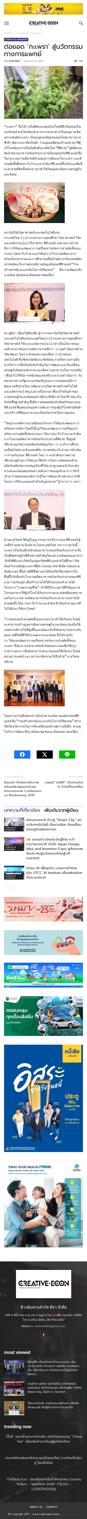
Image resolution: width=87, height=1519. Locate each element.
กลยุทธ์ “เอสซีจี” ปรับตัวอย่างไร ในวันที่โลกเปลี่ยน (64, 784)
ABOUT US (36, 1507)
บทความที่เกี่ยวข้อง (22, 810)
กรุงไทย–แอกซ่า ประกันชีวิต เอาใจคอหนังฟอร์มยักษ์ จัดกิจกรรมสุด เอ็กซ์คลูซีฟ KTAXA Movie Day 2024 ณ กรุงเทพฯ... (55, 1388)
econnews (14, 60)
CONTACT (51, 1507)
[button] (6, 23)
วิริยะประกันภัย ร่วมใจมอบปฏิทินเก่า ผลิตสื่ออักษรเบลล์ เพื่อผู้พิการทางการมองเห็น (53, 1405)
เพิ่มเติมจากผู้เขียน (61, 810)
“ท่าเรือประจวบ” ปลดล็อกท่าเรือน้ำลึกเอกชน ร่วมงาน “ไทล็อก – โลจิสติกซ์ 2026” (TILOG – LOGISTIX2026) (43, 1484)
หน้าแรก (8, 33)
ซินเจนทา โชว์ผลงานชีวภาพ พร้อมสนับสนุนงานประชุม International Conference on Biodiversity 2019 (22, 788)
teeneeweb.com (69, 1514)
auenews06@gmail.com (50, 1326)
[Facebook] (43, 1335)
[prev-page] (6, 887)
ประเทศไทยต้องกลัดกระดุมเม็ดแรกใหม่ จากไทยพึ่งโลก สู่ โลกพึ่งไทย (43, 1460)
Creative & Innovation (28, 33)
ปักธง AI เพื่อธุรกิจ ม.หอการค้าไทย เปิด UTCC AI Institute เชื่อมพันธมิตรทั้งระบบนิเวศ (54, 873)
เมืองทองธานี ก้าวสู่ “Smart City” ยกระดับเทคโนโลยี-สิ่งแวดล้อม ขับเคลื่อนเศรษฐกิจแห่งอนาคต (54, 824)
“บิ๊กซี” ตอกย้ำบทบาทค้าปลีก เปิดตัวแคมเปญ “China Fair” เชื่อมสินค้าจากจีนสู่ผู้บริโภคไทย (43, 1439)
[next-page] (13, 887)
